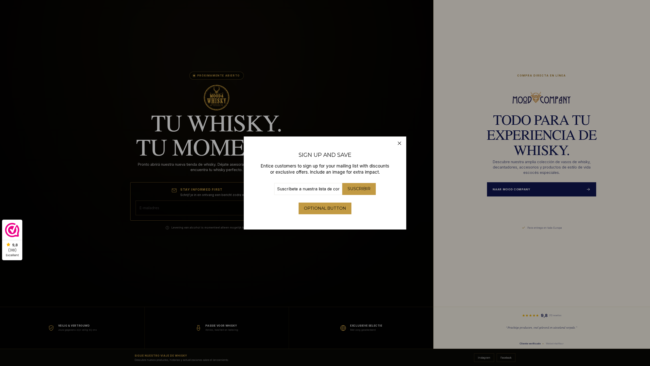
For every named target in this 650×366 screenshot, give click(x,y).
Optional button (325, 208)
